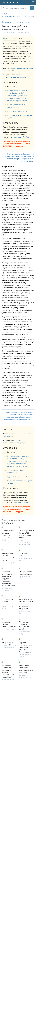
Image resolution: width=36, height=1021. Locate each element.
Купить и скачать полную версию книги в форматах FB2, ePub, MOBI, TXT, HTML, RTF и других (17, 143)
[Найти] (32, 8)
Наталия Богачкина (17, 68)
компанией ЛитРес (21, 137)
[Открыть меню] (32, 2)
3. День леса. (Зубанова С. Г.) (17, 111)
